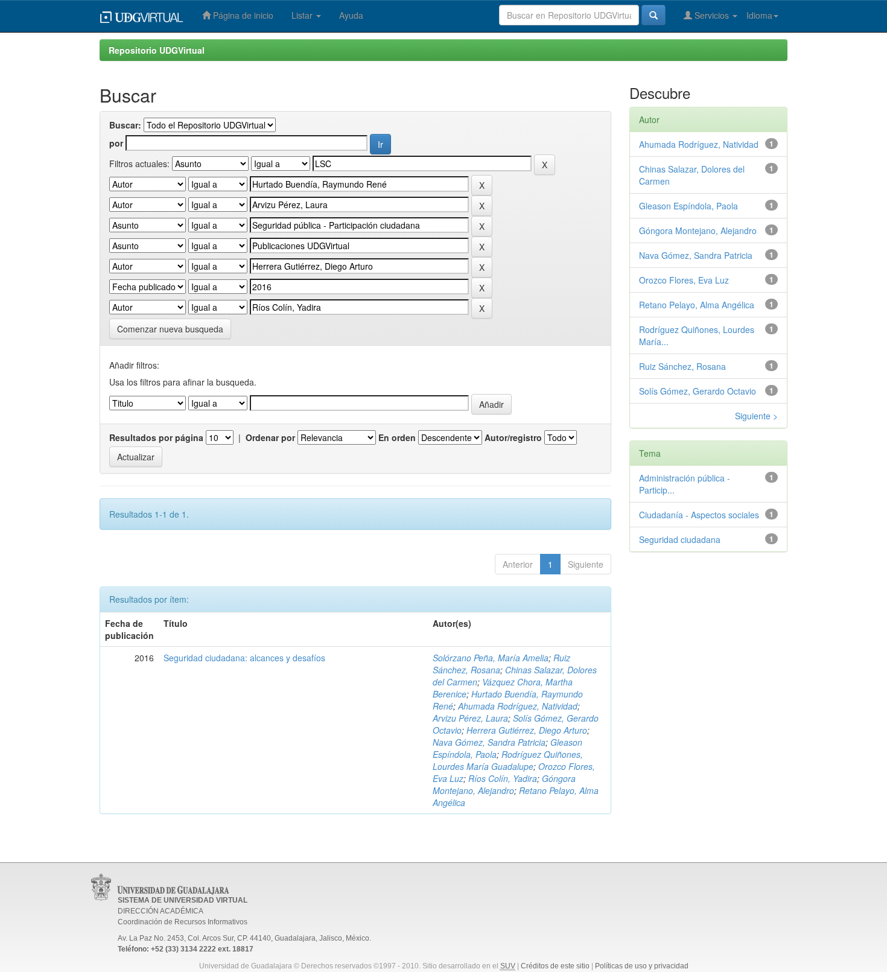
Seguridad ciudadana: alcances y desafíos (244, 658)
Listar (303, 15)
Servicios (711, 15)
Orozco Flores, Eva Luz (684, 280)
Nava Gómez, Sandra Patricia (489, 742)
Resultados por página (156, 437)
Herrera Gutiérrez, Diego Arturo (526, 730)
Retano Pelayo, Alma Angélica (696, 305)
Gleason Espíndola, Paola (688, 206)
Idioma (759, 15)
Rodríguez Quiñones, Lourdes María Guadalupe (508, 760)
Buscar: (125, 125)
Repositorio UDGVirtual (157, 50)
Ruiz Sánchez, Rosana (682, 366)
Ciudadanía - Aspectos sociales (699, 515)
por (116, 143)
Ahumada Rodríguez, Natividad (517, 706)
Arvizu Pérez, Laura (470, 718)
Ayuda (351, 15)
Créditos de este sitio (555, 966)
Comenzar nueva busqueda (170, 329)
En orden (397, 437)
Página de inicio (242, 15)
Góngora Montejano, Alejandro (504, 784)
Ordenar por (270, 437)
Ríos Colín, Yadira (502, 778)
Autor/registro (513, 437)
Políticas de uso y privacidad (641, 966)
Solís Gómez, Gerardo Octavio (697, 391)
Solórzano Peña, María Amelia (490, 658)
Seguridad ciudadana (679, 539)
